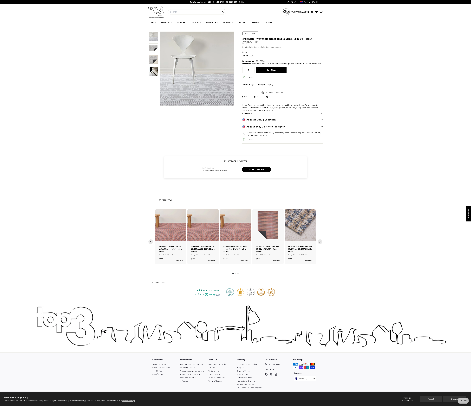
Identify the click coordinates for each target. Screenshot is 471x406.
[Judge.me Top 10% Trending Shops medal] (271, 292)
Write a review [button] (256, 169)
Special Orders (243, 374)
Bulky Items (241, 367)
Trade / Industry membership (192, 371)
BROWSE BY (165, 22)
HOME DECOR (211, 22)
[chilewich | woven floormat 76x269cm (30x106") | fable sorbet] (203, 225)
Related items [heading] (165, 200)
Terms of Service (215, 381)
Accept (431, 399)
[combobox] (197, 11)
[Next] (320, 241)
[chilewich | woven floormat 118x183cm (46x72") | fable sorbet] (170, 225)
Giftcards (184, 381)
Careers (212, 367)
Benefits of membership (190, 374)
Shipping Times (243, 371)
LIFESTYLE (241, 22)
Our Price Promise (188, 378)
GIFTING (269, 22)
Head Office (157, 371)
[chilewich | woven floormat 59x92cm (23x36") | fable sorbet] (268, 225)
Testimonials (214, 371)
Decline (454, 399)
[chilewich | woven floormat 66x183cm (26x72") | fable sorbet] (235, 225)
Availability (257, 84)
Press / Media (157, 374)
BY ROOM (255, 22)
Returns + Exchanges (245, 384)
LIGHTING (196, 22)
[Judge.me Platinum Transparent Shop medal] (230, 292)
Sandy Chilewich (249, 47)
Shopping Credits (187, 367)
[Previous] (150, 241)
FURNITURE (181, 22)
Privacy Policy (214, 374)
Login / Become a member (191, 364)
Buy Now (271, 70)
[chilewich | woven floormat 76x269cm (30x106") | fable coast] (300, 225)
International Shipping (246, 381)
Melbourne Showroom (161, 367)
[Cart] (321, 12)
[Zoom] (197, 69)
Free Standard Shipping (247, 364)
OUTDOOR (227, 22)
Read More (247, 113)
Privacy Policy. (128, 401)
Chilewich (264, 47)
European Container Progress (249, 388)
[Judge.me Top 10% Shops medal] (261, 292)
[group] (171, 236)
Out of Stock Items (244, 378)
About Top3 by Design (218, 364)
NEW (153, 22)
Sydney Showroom (160, 364)
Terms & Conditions (216, 378)
